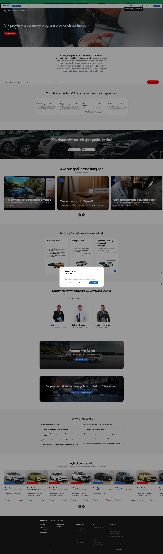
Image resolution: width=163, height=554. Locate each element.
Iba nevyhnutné (82, 282)
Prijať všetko (94, 282)
